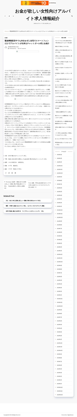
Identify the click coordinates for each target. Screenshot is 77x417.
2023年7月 (59, 273)
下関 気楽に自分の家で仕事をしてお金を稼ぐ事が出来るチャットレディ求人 (26, 159)
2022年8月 (59, 313)
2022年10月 (59, 306)
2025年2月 (59, 202)
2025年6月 (59, 188)
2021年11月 (59, 346)
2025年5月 (59, 191)
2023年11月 (59, 258)
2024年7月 (59, 228)
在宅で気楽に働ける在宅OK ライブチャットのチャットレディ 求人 (25, 211)
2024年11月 (59, 213)
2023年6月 (59, 276)
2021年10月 (59, 350)
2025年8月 (59, 180)
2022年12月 (59, 298)
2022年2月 (59, 335)
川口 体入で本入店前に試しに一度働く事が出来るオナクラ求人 (23, 200)
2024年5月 (59, 236)
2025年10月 (60, 173)
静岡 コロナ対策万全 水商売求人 (14, 162)
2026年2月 (59, 158)
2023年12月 (59, 254)
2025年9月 (59, 176)
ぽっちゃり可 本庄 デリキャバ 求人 (63, 138)
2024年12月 (59, 210)
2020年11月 (59, 391)
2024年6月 (59, 232)
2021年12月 (59, 343)
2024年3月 (59, 243)
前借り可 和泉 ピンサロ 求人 (62, 46)
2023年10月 (59, 261)
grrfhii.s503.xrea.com (13, 46)
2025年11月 (59, 169)
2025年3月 (59, 199)
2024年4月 (59, 239)
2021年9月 (59, 354)
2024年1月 (59, 250)
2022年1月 (59, 339)
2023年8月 (59, 269)
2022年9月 (59, 309)
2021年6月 (59, 365)
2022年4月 (59, 328)
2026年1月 (59, 162)
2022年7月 (59, 317)
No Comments (23, 48)
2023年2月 (59, 291)
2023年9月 (59, 265)
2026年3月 (59, 154)
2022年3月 (59, 332)
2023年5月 (59, 280)
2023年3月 (59, 287)
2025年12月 (59, 165)
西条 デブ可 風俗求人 (11, 165)
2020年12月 (59, 387)
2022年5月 (59, 324)
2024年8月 (59, 225)
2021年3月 (59, 376)
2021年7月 (59, 361)
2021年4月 (59, 372)
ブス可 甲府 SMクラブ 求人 (61, 96)
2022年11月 (59, 302)
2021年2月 (59, 380)
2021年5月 (59, 369)
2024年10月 (60, 217)
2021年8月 (59, 357)
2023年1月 (59, 295)
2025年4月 (59, 195)
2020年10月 (60, 394)
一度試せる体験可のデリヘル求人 (63, 112)
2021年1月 (59, 383)
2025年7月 (59, 184)
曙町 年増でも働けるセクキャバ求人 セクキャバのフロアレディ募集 (25, 206)
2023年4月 (59, 284)
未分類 (6, 37)
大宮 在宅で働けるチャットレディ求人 (15, 155)
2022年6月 (59, 321)
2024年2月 (59, 247)
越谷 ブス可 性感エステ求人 (13, 169)
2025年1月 (59, 206)
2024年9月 (59, 221)
